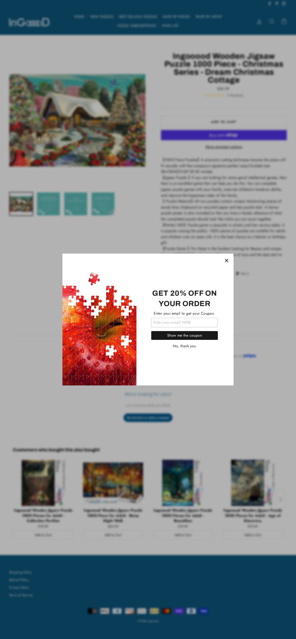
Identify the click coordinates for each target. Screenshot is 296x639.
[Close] (226, 260)
